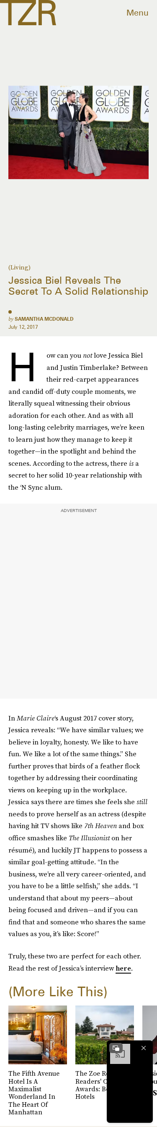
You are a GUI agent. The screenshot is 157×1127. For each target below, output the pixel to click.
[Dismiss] (143, 1048)
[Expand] (116, 1048)
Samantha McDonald (44, 319)
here (123, 968)
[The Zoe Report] (28, 12)
